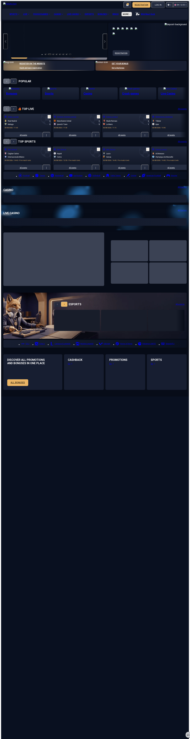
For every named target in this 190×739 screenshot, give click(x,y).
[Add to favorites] (49, 117)
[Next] (13, 81)
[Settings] (169, 5)
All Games (182, 187)
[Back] (6, 81)
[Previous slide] (5, 41)
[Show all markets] (46, 135)
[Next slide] (105, 41)
